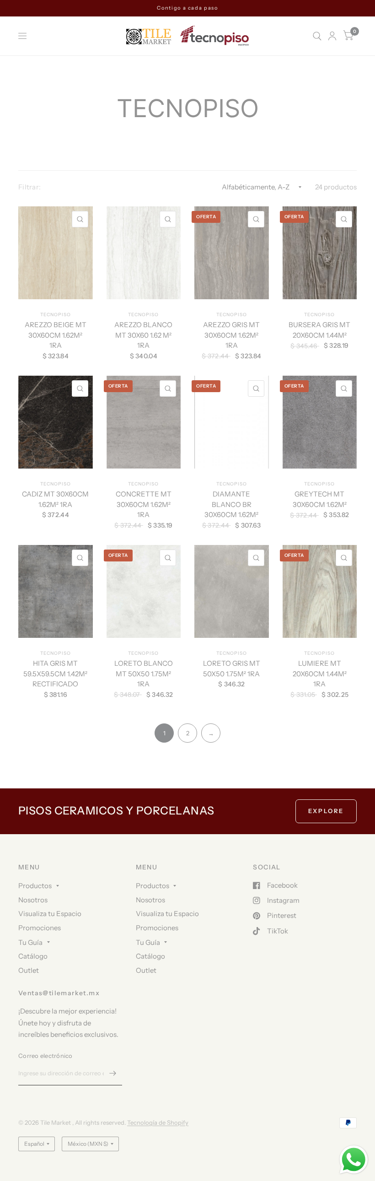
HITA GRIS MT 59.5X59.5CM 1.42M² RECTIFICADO (55, 673)
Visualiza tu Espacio (49, 913)
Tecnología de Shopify (157, 1122)
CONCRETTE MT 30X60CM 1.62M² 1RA (143, 504)
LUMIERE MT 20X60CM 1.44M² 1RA (320, 673)
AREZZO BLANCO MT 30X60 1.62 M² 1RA (143, 335)
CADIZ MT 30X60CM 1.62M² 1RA (55, 499)
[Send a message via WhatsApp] (353, 1159)
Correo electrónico (45, 1055)
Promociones (39, 927)
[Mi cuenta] (332, 35)
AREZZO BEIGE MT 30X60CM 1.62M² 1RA (55, 335)
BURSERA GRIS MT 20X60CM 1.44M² (319, 330)
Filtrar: (29, 187)
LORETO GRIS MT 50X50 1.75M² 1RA (231, 668)
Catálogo (33, 956)
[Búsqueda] (317, 35)
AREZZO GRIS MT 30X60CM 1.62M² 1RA (231, 335)
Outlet (28, 970)
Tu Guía (30, 942)
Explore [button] (326, 810)
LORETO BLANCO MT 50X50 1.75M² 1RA (143, 673)
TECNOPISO (55, 315)
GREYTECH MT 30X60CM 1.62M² (320, 499)
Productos (35, 885)
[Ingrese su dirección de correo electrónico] (113, 1073)
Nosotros (33, 899)
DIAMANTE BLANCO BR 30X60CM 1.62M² (231, 504)
